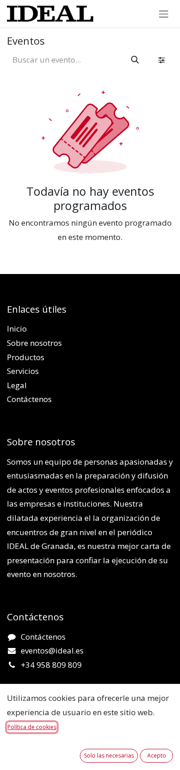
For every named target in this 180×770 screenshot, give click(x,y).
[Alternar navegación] (164, 13)
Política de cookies (31, 727)
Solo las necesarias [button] (109, 755)
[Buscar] (135, 60)
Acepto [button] (156, 755)
